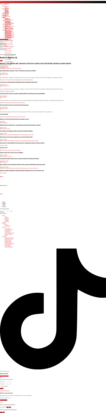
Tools (3, 24)
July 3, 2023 (2, 121)
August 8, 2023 (3, 172)
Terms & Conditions (6, 199)
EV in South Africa (9, 61)
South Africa (7, 16)
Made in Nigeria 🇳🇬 (11, 54)
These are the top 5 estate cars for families (11, 152)
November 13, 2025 (4, 67)
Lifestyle (7, 8)
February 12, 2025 (4, 108)
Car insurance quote (9, 26)
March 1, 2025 (3, 97)
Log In (1, 402)
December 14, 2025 (4, 161)
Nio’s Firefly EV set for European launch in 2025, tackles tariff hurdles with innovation (22, 164)
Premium (7, 14)
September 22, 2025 (4, 85)
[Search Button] (11, 47)
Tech (6, 7)
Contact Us (4, 198)
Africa (1, 60)
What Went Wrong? (6, 189)
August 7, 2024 (3, 127)
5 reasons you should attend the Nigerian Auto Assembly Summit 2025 (18, 82)
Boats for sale (8, 52)
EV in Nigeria (8, 59)
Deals (6, 28)
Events (4, 17)
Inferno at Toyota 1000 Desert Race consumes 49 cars (14, 119)
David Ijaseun (4, 66)
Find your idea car (9, 19)
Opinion (6, 13)
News (3, 2)
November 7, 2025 (4, 74)
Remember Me (4, 386)
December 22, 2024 (4, 167)
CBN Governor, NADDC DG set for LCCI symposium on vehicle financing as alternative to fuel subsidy (24, 188)
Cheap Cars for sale (9, 46)
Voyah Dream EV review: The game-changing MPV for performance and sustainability (22, 93)
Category (5, 54)
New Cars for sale (9, 44)
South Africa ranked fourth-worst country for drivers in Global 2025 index (19, 158)
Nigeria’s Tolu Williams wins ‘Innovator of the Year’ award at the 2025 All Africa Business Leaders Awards (35, 63)
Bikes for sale (8, 48)
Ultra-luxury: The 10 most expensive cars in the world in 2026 (16, 137)
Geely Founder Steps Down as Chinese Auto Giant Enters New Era (17, 190)
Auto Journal (4, 84)
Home (1, 54)
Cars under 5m (8, 37)
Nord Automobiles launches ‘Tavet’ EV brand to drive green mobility (18, 70)
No (9, 407)
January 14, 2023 (3, 155)
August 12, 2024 (3, 133)
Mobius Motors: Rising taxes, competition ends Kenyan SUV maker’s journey (20, 125)
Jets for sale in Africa (9, 36)
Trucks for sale (8, 50)
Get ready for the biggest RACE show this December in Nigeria (16, 131)
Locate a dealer (8, 27)
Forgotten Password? (4, 390)
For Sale (4, 26)
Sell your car (7, 25)
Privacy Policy (5, 196)
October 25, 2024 (3, 145)
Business (7, 12)
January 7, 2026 (3, 139)
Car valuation (8, 24)
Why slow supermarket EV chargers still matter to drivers (15, 191)
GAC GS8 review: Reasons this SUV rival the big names (14, 105)
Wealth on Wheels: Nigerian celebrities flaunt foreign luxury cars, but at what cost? (22, 170)
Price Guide (7, 21)
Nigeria (6, 15)
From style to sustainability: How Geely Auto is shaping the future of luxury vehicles (22, 143)
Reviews (4, 12)
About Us (4, 197)
